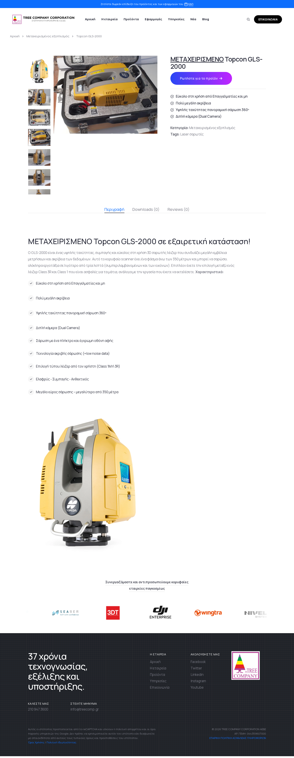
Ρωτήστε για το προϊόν (199, 78)
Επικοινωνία (159, 687)
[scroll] (280, 744)
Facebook (198, 661)
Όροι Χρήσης (36, 742)
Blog (205, 19)
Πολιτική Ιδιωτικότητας (61, 742)
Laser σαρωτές (192, 134)
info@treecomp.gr (84, 709)
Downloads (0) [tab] (146, 209)
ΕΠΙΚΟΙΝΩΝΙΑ (268, 19)
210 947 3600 (38, 709)
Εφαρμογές (153, 19)
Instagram (198, 681)
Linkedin (197, 674)
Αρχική (90, 19)
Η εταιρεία (109, 19)
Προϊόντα (131, 19)
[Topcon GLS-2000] (105, 94)
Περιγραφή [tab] (114, 209)
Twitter (196, 668)
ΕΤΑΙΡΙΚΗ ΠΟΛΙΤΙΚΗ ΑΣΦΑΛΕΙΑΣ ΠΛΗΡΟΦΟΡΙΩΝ (237, 738)
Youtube (197, 687)
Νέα (193, 19)
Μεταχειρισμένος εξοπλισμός (47, 36)
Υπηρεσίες (176, 19)
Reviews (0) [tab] (179, 209)
